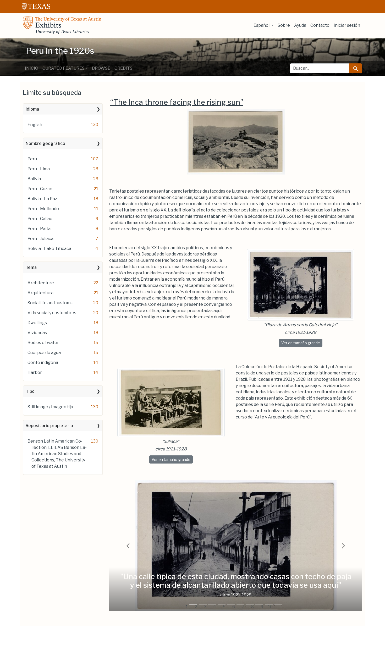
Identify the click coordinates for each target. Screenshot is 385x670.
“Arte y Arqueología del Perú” (282, 417)
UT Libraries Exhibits (62, 25)
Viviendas (37, 332)
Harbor (35, 372)
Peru (32, 158)
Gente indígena (43, 362)
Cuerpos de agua (44, 352)
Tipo (30, 391)
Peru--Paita (39, 228)
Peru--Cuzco (40, 188)
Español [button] (262, 25)
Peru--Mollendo (43, 208)
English (35, 124)
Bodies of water (43, 342)
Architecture (41, 282)
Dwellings (37, 322)
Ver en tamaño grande (301, 342)
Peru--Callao (40, 218)
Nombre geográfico (45, 143)
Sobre (284, 25)
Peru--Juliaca (40, 238)
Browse (101, 68)
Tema (31, 267)
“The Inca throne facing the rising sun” (176, 102)
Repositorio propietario (49, 425)
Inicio (31, 68)
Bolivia (34, 178)
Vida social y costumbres (52, 312)
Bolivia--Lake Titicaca (49, 248)
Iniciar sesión (347, 25)
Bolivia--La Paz (42, 198)
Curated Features (63, 68)
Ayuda (300, 25)
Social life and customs (50, 302)
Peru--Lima (39, 168)
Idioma (32, 109)
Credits (123, 68)
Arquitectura (40, 292)
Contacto (319, 25)
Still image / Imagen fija (50, 406)
